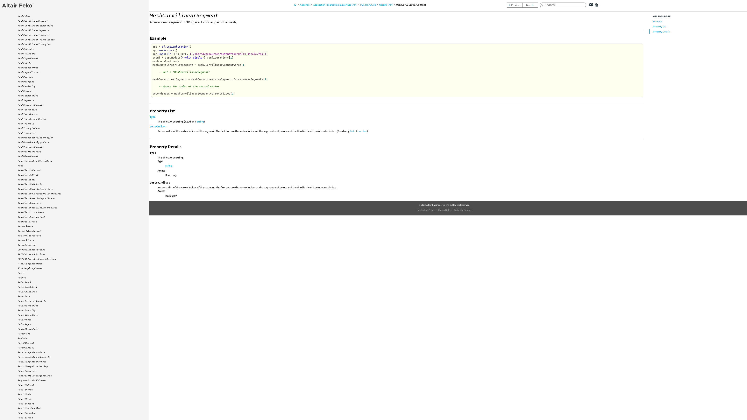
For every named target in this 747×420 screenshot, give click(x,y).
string (200, 121)
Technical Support (463, 209)
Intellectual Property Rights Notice (434, 209)
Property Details (661, 31)
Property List (659, 26)
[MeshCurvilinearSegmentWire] (531, 5)
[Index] (590, 8)
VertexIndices (158, 126)
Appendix (305, 4)
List (352, 131)
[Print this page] (596, 6)
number (362, 131)
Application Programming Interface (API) (335, 4)
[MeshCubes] (514, 5)
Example (657, 21)
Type (152, 117)
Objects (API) (386, 4)
